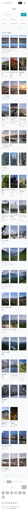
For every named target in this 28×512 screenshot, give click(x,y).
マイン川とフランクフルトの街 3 (13, 376)
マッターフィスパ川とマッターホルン (5, 216)
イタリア (4, 125)
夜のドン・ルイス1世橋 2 (13, 422)
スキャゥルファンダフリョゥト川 (9, 50)
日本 (11, 76)
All (5, 19)
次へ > (21, 476)
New (5, 23)
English (4, 482)
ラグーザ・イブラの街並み (22, 190)
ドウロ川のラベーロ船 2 (13, 119)
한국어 (13, 482)
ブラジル (4, 243)
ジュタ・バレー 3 (5, 262)
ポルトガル (4, 99)
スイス (3, 221)
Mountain (14, 23)
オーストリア (5, 76)
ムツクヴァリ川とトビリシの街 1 (9, 329)
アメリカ (4, 170)
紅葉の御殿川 (22, 72)
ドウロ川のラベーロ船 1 (7, 145)
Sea (23, 19)
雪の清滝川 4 (4, 399)
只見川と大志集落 (6, 352)
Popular (14, 19)
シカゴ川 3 (4, 167)
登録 (24, 487)
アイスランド (5, 53)
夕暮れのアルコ (13, 189)
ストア (20, 3)
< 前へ (6, 476)
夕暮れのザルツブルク (7, 446)
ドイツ (11, 380)
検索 (23, 14)
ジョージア (4, 265)
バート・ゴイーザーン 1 (7, 285)
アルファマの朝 (5, 96)
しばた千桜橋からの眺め (7, 307)
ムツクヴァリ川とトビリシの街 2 (22, 216)
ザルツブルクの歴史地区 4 (5, 422)
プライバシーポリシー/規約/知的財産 (9, 508)
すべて (21, 28)
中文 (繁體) (19, 482)
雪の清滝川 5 (4, 374)
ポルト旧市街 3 (5, 468)
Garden (24, 23)
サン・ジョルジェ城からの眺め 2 (22, 120)
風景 (14, 9)
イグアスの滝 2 (5, 240)
